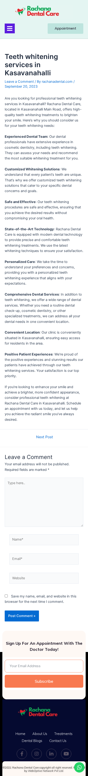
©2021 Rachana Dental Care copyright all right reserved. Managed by (44, 769)
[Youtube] (66, 754)
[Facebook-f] (22, 754)
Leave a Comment (19, 81)
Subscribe (44, 681)
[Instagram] (36, 754)
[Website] (44, 579)
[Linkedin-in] (51, 754)
